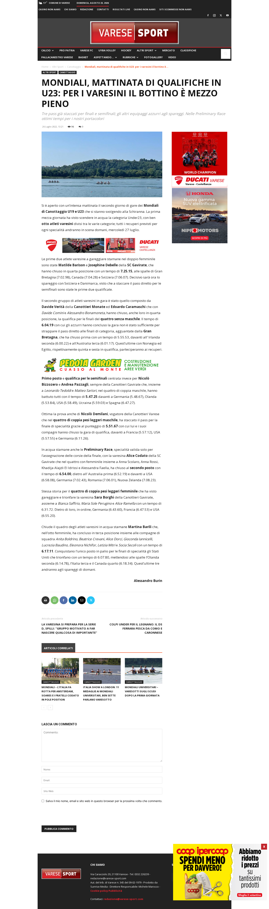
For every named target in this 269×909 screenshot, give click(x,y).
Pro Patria (67, 50)
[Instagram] (214, 15)
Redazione (86, 9)
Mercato (168, 50)
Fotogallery (153, 57)
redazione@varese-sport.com (123, 899)
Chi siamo (70, 9)
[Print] (45, 600)
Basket (83, 57)
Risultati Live (121, 9)
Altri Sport (145, 50)
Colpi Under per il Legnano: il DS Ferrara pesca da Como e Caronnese (135, 628)
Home (45, 66)
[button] (225, 54)
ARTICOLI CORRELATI (58, 648)
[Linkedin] (73, 600)
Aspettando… (104, 57)
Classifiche (188, 50)
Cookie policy (99, 890)
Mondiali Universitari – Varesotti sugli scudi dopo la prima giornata (142, 691)
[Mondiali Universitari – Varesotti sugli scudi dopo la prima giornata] (143, 671)
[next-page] (50, 707)
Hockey (126, 50)
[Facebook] (208, 15)
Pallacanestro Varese (57, 57)
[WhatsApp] (54, 600)
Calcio (46, 50)
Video (172, 57)
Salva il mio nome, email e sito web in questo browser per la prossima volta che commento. (104, 801)
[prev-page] (44, 707)
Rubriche (129, 57)
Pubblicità (115, 890)
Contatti (103, 9)
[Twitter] (221, 15)
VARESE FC (86, 50)
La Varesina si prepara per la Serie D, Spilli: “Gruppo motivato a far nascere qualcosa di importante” (69, 628)
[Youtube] (227, 15)
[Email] (82, 600)
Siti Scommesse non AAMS (175, 9)
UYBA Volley (107, 50)
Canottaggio (74, 66)
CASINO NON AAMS (49, 9)
